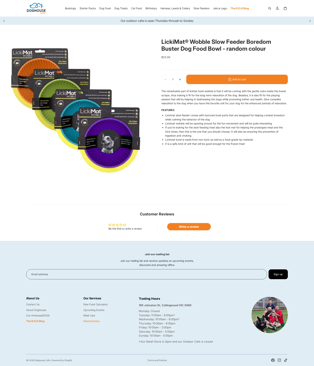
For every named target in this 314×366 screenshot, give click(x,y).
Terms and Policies (157, 360)
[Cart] (285, 8)
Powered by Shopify (61, 360)
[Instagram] (279, 360)
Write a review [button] (189, 227)
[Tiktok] (285, 360)
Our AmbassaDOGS (38, 315)
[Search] (270, 8)
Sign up (278, 274)
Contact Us (32, 304)
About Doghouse (36, 310)
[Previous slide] (4, 21)
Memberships (91, 321)
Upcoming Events (93, 310)
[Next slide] (310, 21)
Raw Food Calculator (95, 304)
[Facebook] (273, 360)
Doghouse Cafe (42, 360)
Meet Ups (89, 315)
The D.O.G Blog (35, 321)
